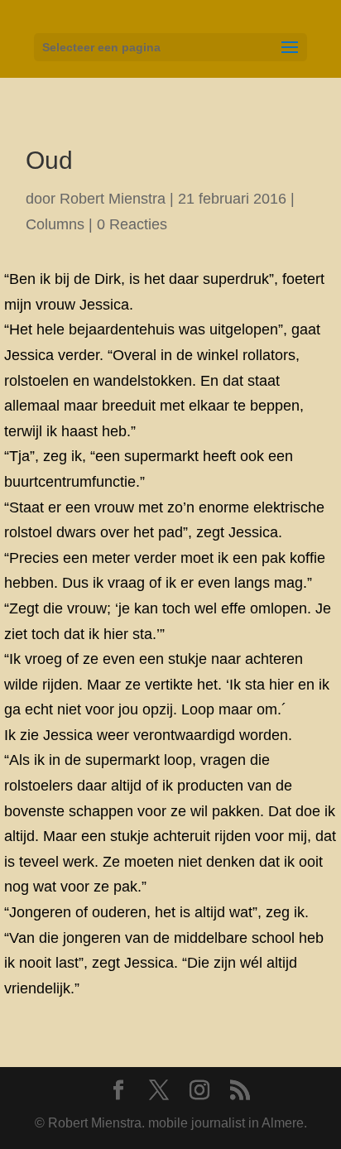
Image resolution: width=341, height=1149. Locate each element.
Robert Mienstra (113, 198)
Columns (55, 224)
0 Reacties (132, 224)
